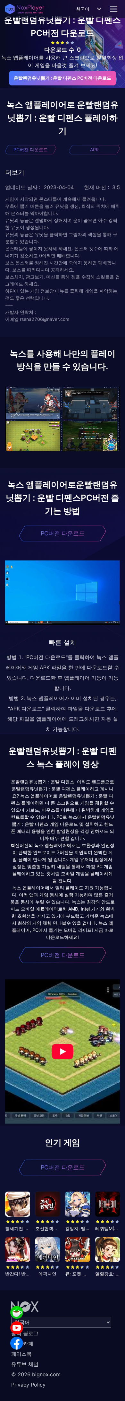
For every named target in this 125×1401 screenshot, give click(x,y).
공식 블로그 (24, 1333)
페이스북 (21, 1354)
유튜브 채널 (24, 1364)
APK (94, 149)
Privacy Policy (28, 1384)
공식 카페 (22, 1343)
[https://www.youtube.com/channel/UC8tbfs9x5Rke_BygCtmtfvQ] (16, 1327)
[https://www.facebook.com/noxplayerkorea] (16, 1343)
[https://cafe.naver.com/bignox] (16, 1312)
